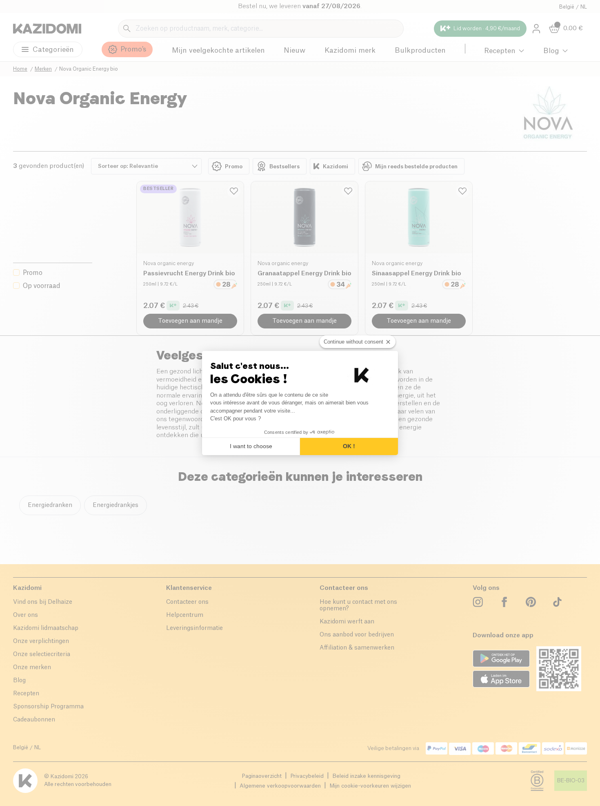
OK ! (349, 446)
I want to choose (251, 446)
